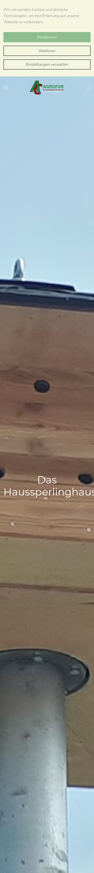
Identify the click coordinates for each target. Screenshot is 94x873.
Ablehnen (47, 50)
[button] (5, 87)
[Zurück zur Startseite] (47, 87)
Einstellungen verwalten (47, 64)
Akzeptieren (47, 37)
